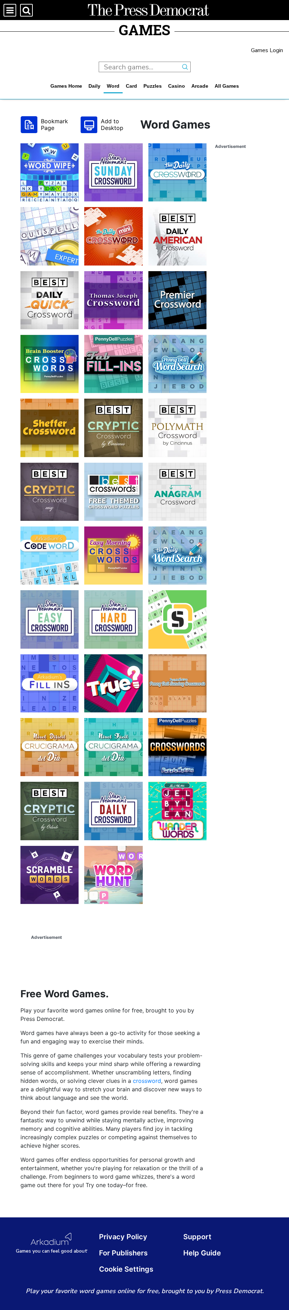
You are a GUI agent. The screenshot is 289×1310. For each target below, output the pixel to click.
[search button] (185, 67)
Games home (66, 86)
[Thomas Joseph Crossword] (113, 300)
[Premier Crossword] (177, 300)
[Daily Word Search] (177, 555)
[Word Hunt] (113, 875)
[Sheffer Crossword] (49, 428)
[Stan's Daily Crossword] (113, 811)
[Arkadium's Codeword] (49, 555)
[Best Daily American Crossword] (177, 236)
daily (94, 86)
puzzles (152, 86)
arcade (199, 86)
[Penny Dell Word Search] (177, 364)
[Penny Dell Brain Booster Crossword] (49, 364)
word (113, 86)
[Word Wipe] (49, 172)
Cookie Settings (126, 1269)
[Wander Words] (177, 811)
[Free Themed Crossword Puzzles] (113, 492)
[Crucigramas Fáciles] (113, 747)
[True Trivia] (113, 683)
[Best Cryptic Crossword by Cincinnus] (113, 428)
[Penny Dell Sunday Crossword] (177, 683)
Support (197, 1237)
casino (176, 86)
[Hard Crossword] (113, 619)
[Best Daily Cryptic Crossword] (49, 492)
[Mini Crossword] (113, 236)
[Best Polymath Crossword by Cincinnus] (177, 428)
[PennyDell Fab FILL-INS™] (113, 364)
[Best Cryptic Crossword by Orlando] (49, 811)
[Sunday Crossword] (113, 172)
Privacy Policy (123, 1237)
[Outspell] (49, 236)
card (131, 86)
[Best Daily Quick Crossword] (49, 300)
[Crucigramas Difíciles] (49, 747)
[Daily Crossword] (177, 172)
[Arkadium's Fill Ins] (49, 683)
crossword (147, 1080)
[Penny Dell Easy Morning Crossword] (113, 555)
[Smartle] (177, 619)
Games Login (267, 50)
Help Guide (202, 1253)
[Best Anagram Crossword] (177, 492)
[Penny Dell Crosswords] (177, 747)
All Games (227, 86)
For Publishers (123, 1253)
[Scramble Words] (49, 875)
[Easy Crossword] (49, 619)
